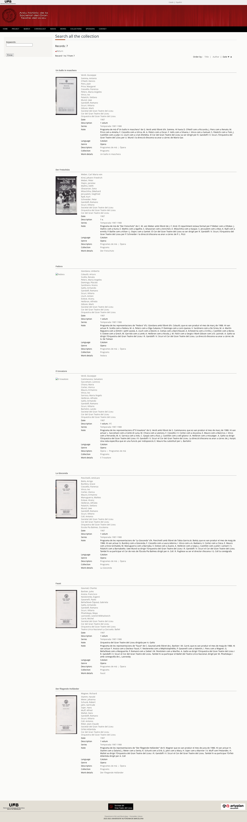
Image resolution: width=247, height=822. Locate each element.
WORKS (63, 29)
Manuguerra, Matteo (91, 497)
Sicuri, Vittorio (87, 105)
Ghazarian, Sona (89, 188)
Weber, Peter (87, 180)
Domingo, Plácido (89, 282)
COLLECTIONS (75, 29)
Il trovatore (61, 371)
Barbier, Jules (87, 591)
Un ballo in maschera (66, 70)
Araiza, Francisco (89, 594)
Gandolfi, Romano (89, 102)
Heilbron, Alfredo (89, 301)
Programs (104, 150)
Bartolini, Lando (88, 409)
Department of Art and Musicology (116, 816)
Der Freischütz (63, 169)
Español (179, 2)
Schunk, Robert (88, 702)
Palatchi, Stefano (89, 97)
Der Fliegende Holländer (112, 772)
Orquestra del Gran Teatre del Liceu (98, 116)
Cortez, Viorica (88, 387)
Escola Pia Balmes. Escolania (94, 527)
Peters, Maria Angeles (91, 92)
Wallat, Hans (87, 713)
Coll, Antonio (87, 516)
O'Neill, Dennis (88, 81)
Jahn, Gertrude (88, 705)
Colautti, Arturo (88, 274)
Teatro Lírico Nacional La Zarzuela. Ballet (100, 629)
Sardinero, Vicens (89, 285)
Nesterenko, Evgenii (90, 596)
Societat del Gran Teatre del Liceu (97, 110)
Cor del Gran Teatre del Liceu (95, 113)
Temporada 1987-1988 (111, 126)
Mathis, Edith (87, 185)
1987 (102, 119)
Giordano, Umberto (90, 271)
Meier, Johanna (88, 699)
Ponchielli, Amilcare (90, 478)
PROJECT (15, 29)
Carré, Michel (87, 618)
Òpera (123, 147)
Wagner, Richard (89, 693)
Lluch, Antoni (87, 296)
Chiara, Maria (87, 384)
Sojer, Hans (86, 707)
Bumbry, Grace (88, 484)
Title (207, 56)
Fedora (59, 266)
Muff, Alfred (86, 710)
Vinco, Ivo (85, 94)
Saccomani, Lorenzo (90, 381)
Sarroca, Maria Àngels (91, 395)
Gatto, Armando (88, 288)
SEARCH (27, 29)
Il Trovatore (105, 457)
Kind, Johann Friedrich (91, 177)
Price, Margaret (88, 86)
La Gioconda (62, 473)
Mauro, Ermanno (89, 390)
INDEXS (53, 29)
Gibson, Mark (87, 108)
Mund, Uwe (86, 100)
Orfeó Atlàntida (88, 729)
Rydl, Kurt (85, 196)
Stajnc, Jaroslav (88, 183)
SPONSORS (90, 29)
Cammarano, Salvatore (92, 379)
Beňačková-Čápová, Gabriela (94, 602)
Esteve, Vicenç (87, 298)
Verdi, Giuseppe (88, 75)
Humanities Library (136, 816)
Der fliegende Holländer (67, 688)
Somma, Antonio (89, 78)
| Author (214, 56)
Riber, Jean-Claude (90, 723)
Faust (58, 583)
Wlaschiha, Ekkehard (91, 191)
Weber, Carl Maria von (91, 174)
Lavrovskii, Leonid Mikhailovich (95, 615)
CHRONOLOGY (40, 29)
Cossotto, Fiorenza (89, 89)
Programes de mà (108, 147)
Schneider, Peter (89, 199)
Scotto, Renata (88, 277)
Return (60, 51)
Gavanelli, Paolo (88, 599)
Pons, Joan (86, 83)
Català (171, 2)
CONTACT (102, 29)
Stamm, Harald (88, 696)
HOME (5, 29)
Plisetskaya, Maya (89, 613)
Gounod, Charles (89, 588)
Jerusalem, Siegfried (90, 194)
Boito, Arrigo (87, 481)
